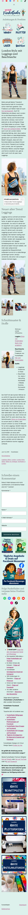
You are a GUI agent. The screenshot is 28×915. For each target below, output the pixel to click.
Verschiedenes (6, 456)
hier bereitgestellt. (7, 111)
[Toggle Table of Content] (21, 199)
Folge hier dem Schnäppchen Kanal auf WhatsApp (15, 652)
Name (4, 510)
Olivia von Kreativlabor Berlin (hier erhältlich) (19, 341)
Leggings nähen (6, 459)
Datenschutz (6, 909)
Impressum (22, 905)
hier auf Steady (7, 759)
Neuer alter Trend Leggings (13, 202)
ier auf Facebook (11, 761)
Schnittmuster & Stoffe (12, 204)
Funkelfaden (6, 905)
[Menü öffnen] (14, 5)
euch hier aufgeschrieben (12, 129)
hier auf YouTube (20, 759)
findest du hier (17, 745)
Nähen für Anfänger (11, 461)
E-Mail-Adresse (7, 517)
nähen (3, 461)
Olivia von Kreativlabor (18, 419)
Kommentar (6, 490)
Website (4, 525)
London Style (20, 459)
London (14, 459)
